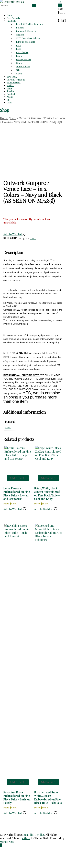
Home (10, 15)
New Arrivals (13, 18)
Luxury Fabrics (23, 59)
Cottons (20, 34)
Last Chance (22, 52)
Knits (18, 45)
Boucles (20, 27)
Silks (18, 70)
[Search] (34, 5)
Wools (19, 73)
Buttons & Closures (26, 31)
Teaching (11, 91)
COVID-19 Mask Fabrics (28, 38)
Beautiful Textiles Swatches (29, 24)
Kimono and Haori (25, 41)
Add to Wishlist (13, 234)
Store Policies (13, 82)
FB (8, 99)
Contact (11, 93)
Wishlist (10, 85)
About (10, 96)
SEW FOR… (12, 76)
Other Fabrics (23, 66)
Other (19, 62)
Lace (18, 48)
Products (11, 20)
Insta (9, 102)
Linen (19, 55)
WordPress (7, 841)
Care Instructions (16, 79)
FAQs (9, 88)
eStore (26, 838)
